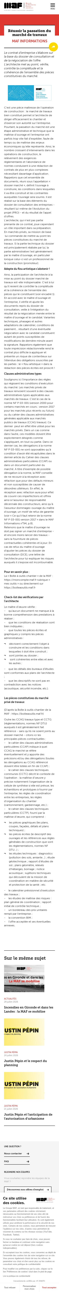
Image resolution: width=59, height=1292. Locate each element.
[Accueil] (20, 6)
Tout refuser (10, 1287)
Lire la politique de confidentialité (16, 1276)
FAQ (6, 1161)
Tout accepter (49, 1287)
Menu (53, 9)
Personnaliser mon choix (29, 1287)
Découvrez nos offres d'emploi (25, 1190)
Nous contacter (13, 1153)
